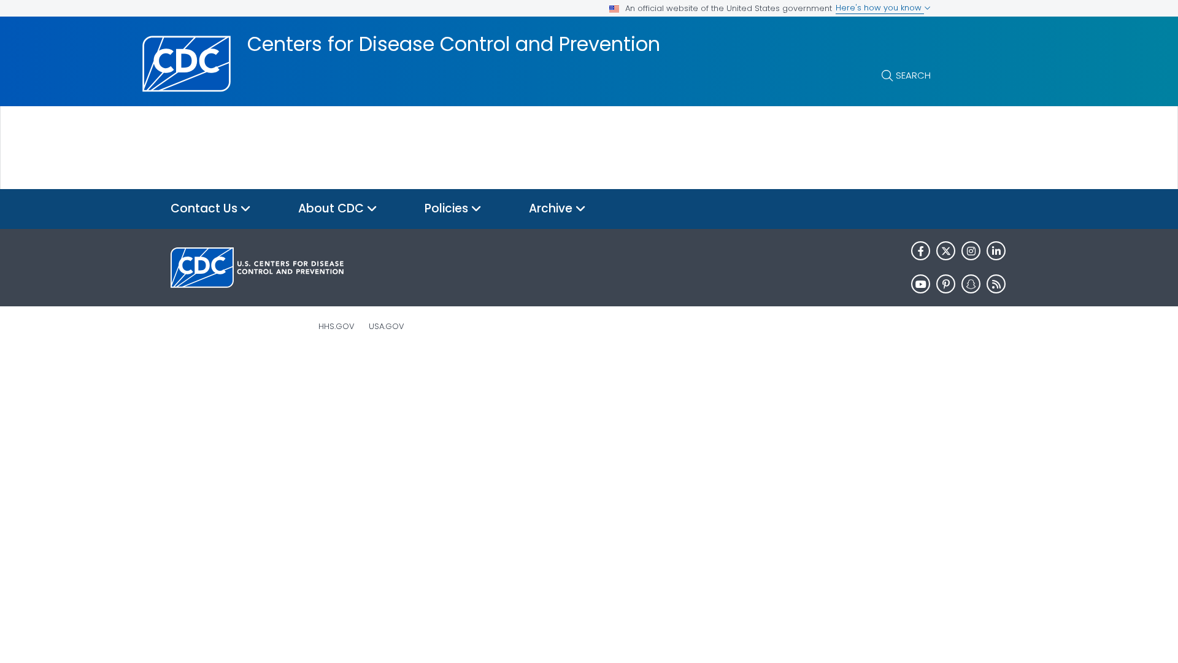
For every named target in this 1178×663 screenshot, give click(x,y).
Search (913, 75)
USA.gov (386, 326)
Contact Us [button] (206, 208)
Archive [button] (552, 208)
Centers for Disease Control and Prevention (453, 44)
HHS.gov (336, 326)
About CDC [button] (332, 208)
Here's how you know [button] (880, 8)
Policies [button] (448, 208)
